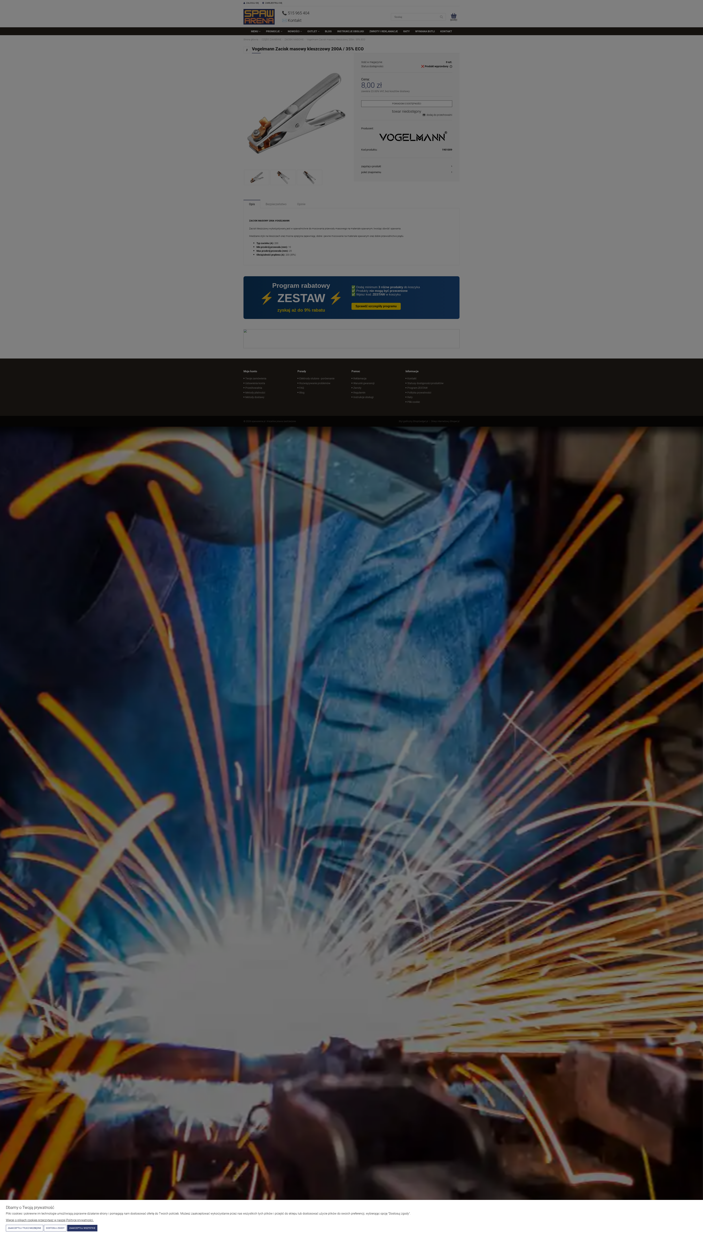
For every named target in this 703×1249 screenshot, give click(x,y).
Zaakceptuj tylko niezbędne (24, 1228)
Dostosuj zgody (55, 1228)
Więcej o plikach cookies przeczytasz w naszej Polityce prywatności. (50, 1220)
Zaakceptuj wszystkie (82, 1228)
